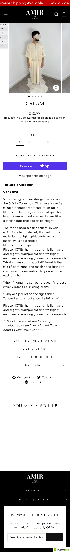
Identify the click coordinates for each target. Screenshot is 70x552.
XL (49, 142)
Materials (35, 364)
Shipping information (35, 340)
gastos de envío (42, 117)
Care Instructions (35, 356)
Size (35, 134)
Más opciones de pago (35, 176)
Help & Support (34, 499)
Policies (34, 490)
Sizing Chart (35, 348)
